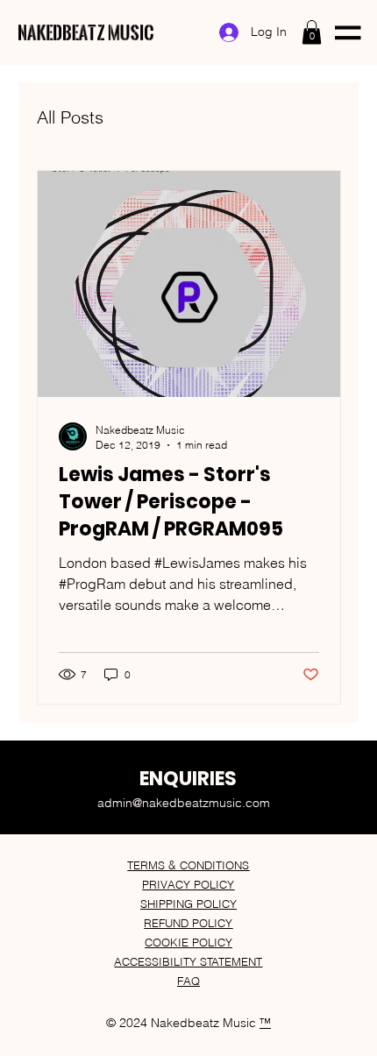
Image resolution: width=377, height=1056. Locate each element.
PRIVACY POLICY (188, 884)
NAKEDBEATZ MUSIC (86, 32)
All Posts (70, 117)
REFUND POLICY (188, 923)
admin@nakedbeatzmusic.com (183, 803)
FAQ (188, 981)
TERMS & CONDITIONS (188, 865)
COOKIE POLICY (188, 942)
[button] (312, 32)
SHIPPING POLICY (188, 904)
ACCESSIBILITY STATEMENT (188, 961)
